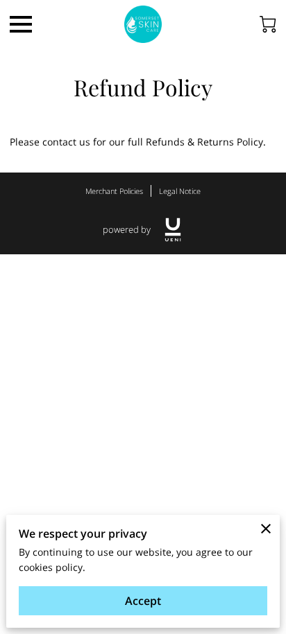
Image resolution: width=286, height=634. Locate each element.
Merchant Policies (114, 191)
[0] (268, 24)
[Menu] (21, 24)
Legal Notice (180, 191)
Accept (143, 600)
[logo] (172, 230)
